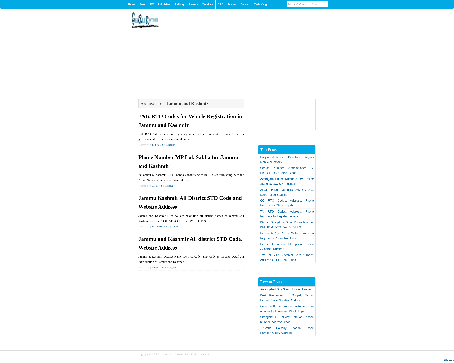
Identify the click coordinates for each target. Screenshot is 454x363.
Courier (245, 4)
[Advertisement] (227, 58)
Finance (193, 4)
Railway (179, 4)
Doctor (232, 4)
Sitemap (448, 360)
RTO (220, 4)
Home (131, 4)
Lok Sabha (164, 4)
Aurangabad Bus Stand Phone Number (285, 289)
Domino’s (207, 4)
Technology (260, 4)
